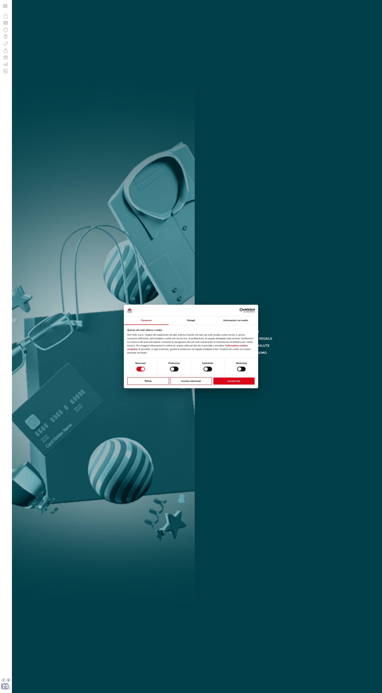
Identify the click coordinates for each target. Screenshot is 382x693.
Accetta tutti (234, 381)
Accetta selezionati (191, 381)
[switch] (174, 369)
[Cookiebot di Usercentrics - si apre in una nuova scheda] (242, 310)
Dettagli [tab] (191, 320)
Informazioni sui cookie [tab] (235, 320)
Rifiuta (148, 381)
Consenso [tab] (146, 320)
